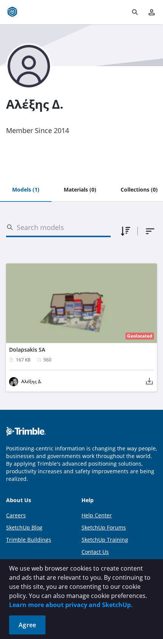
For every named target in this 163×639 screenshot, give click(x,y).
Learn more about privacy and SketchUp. (71, 605)
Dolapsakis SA (27, 349)
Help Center (97, 515)
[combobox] (150, 231)
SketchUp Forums (104, 527)
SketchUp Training (105, 539)
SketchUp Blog (24, 527)
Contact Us (95, 551)
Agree (27, 625)
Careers (16, 515)
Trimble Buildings (28, 539)
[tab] (26, 190)
